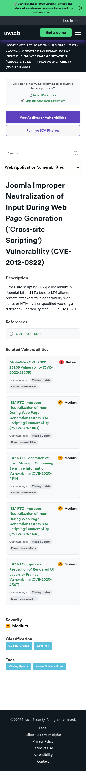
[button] (70, 20)
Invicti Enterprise (44, 95)
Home (11, 45)
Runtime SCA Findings (43, 130)
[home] (12, 32)
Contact (43, 761)
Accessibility (43, 754)
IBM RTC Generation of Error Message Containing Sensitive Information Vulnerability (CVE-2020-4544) (31, 468)
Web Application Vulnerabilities (47, 45)
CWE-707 (43, 646)
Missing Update (18, 666)
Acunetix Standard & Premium (45, 100)
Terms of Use (43, 748)
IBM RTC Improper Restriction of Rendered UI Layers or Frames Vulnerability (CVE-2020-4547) (31, 574)
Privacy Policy (43, 741)
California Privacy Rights (43, 734)
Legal (43, 728)
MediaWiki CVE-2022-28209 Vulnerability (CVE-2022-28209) (31, 367)
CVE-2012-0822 (18, 646)
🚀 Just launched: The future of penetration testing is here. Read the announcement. (43, 8)
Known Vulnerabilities (49, 666)
